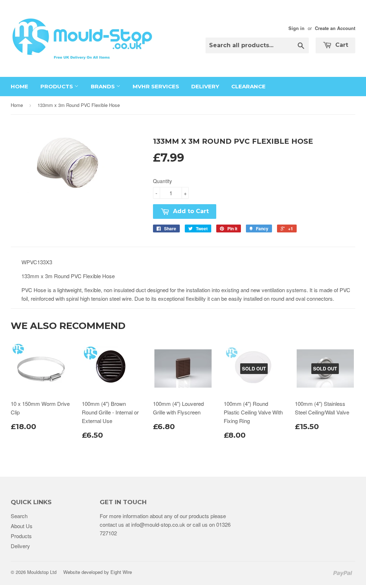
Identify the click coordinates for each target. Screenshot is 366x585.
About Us (22, 526)
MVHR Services (156, 86)
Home (19, 86)
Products (57, 86)
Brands (103, 86)
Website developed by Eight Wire (97, 572)
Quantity (162, 181)
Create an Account (335, 28)
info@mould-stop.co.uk (158, 524)
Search (19, 516)
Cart (340, 44)
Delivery (205, 86)
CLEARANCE (248, 86)
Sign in (296, 28)
